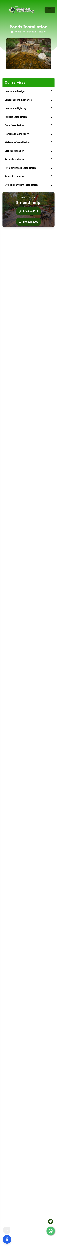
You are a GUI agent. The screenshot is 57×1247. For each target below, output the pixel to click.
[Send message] (51, 1231)
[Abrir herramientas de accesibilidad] (7, 1239)
